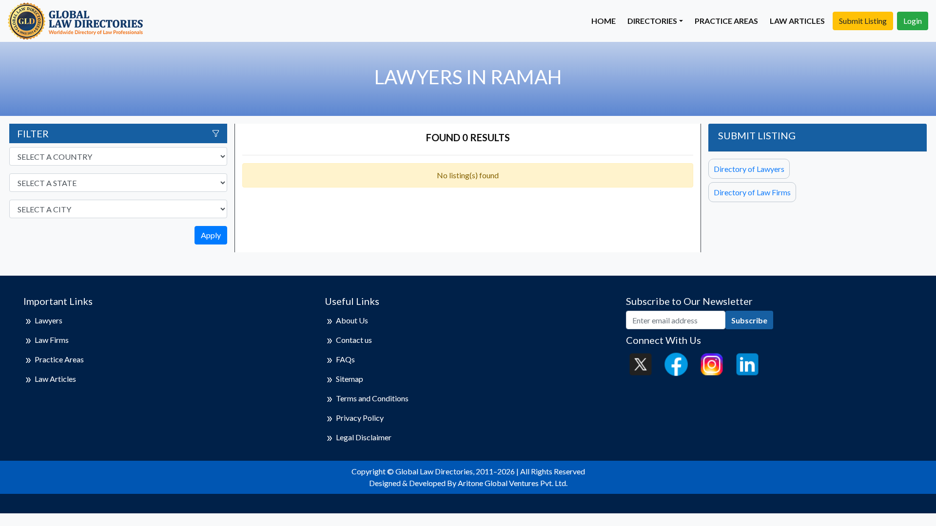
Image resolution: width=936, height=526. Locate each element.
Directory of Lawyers (749, 168)
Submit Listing (863, 20)
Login (912, 20)
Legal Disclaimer (363, 437)
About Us (352, 320)
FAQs (345, 359)
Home (603, 20)
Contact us (354, 339)
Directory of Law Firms (752, 192)
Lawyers (48, 320)
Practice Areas (726, 20)
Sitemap (349, 378)
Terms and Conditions (372, 398)
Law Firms (52, 339)
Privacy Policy (360, 417)
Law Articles (797, 20)
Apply (211, 235)
